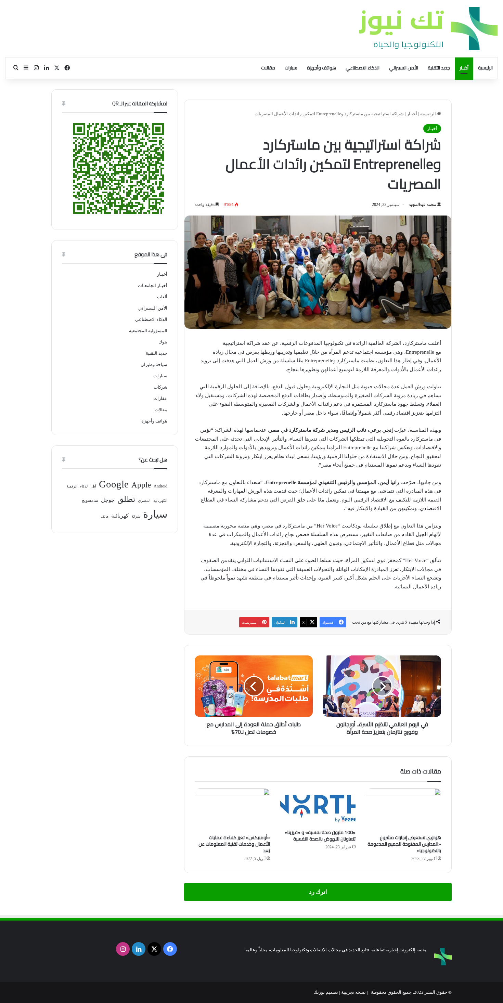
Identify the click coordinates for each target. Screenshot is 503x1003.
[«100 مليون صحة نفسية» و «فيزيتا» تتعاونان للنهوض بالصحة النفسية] (318, 807)
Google (114, 484)
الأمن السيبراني (403, 67)
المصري (144, 501)
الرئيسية (485, 67)
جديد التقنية (439, 67)
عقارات (160, 398)
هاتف (104, 516)
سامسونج (90, 500)
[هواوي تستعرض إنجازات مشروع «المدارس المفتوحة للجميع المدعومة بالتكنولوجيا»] (403, 810)
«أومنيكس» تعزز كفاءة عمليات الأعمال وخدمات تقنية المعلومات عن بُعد (234, 844)
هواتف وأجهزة (321, 67)
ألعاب (162, 296)
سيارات (291, 67)
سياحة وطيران (154, 364)
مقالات (268, 67)
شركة (135, 516)
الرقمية (71, 486)
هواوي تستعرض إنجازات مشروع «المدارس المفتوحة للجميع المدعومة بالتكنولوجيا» (404, 844)
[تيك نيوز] (428, 28)
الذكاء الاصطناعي (362, 67)
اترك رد (318, 892)
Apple (141, 485)
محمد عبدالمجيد (422, 204)
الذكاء (84, 486)
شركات (160, 387)
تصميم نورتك (326, 992)
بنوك (162, 341)
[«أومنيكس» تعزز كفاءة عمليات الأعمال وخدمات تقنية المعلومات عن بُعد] (232, 810)
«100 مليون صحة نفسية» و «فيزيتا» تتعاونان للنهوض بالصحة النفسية (320, 835)
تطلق (126, 499)
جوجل (108, 500)
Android (160, 486)
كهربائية (120, 515)
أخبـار (464, 67)
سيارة (155, 514)
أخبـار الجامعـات (152, 285)
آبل (93, 486)
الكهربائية (160, 501)
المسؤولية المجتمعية (148, 330)
